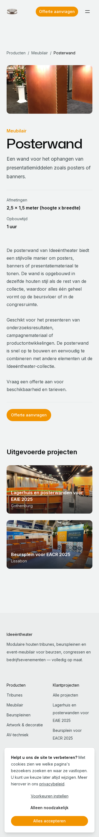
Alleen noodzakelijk (49, 807)
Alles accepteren (49, 821)
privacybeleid (51, 784)
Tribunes (15, 695)
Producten (16, 53)
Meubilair (39, 53)
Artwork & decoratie (25, 724)
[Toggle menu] (87, 12)
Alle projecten (65, 695)
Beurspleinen (19, 715)
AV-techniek (18, 734)
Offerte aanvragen (57, 11)
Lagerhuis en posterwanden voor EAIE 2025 (71, 713)
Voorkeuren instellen (49, 796)
